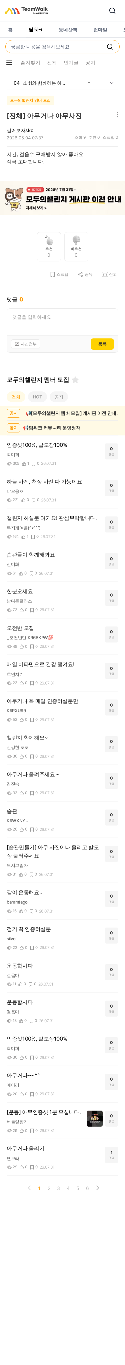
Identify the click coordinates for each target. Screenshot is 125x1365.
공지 (59, 396)
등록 (102, 343)
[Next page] (97, 1188)
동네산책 (68, 29)
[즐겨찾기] (75, 380)
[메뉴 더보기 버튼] (9, 62)
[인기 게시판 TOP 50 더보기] (111, 83)
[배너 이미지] (62, 198)
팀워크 (36, 29)
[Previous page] (30, 1188)
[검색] (112, 10)
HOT (37, 396)
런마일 (100, 29)
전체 (16, 396)
